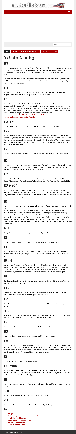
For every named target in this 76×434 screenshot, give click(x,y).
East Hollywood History (17, 418)
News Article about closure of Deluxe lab (20, 117)
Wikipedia (12, 413)
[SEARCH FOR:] (62, 44)
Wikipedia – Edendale (16, 422)
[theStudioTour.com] (38, 5)
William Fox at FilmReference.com (21, 420)
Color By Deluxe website (17, 425)
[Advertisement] (38, 28)
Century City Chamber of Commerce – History (25, 416)
